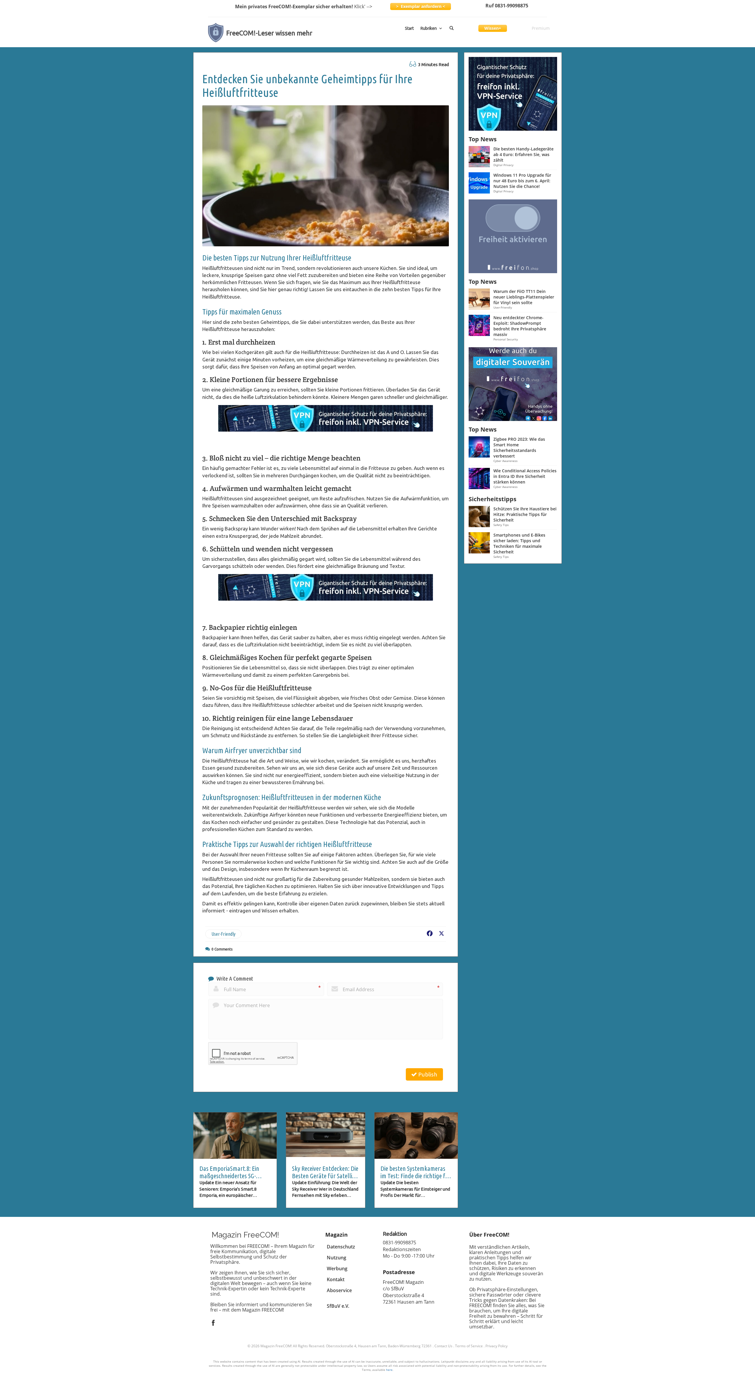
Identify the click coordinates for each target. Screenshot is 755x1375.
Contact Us (443, 1345)
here (389, 1370)
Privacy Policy (496, 1345)
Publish (427, 1074)
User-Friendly (223, 934)
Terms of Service (469, 1345)
